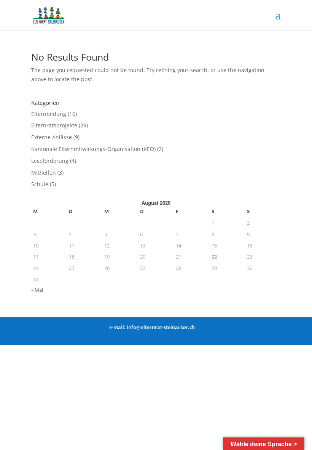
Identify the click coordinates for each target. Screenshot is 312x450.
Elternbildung (48, 113)
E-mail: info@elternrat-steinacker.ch (152, 327)
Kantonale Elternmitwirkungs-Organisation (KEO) (93, 149)
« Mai (37, 289)
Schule (39, 184)
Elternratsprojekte (54, 125)
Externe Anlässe (51, 137)
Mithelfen (43, 172)
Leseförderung (49, 160)
